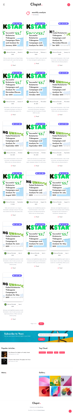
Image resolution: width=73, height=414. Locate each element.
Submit (41, 339)
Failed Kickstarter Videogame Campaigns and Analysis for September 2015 (13, 141)
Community (42, 352)
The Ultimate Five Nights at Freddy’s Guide (19, 352)
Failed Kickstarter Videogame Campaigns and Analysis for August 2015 (59, 141)
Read (14, 65)
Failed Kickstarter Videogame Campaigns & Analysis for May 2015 (13, 292)
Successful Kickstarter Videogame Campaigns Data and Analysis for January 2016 (13, 39)
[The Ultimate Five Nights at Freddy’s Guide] (4, 354)
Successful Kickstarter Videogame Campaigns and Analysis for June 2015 (36, 240)
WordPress (40, 407)
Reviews (62, 352)
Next (41, 323)
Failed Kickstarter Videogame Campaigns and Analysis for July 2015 (36, 190)
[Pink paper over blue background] (44, 381)
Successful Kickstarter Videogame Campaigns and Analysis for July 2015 (59, 189)
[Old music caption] (66, 381)
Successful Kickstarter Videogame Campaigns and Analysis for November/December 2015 (13, 87)
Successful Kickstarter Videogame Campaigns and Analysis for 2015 (36, 40)
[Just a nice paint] (55, 391)
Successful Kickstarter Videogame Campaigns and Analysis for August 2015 (12, 189)
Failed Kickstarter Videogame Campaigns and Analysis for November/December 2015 (59, 39)
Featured (50, 352)
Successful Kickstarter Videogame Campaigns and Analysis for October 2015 (35, 89)
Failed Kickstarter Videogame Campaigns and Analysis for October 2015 (59, 90)
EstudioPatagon (41, 410)
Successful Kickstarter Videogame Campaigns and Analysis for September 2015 (35, 140)
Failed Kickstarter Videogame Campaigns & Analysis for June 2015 (13, 241)
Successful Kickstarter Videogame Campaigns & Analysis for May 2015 (59, 240)
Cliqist (35, 4)
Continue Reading (18, 45)
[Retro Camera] (55, 381)
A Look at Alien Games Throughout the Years (20, 359)
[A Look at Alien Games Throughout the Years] (4, 361)
